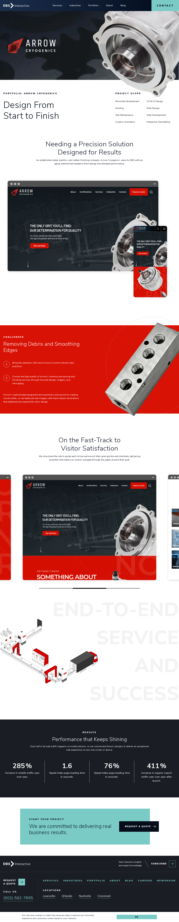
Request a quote (9, 882)
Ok (136, 917)
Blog (129, 880)
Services (51, 880)
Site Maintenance (124, 115)
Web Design (153, 108)
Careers (145, 880)
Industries (73, 880)
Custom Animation (125, 121)
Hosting (119, 108)
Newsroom (166, 880)
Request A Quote (138, 826)
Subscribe (159, 863)
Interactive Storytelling (158, 121)
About (115, 880)
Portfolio (96, 880)
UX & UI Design (155, 101)
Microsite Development (127, 101)
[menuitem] (57, 5)
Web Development (156, 115)
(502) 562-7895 (18, 898)
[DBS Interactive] (16, 864)
